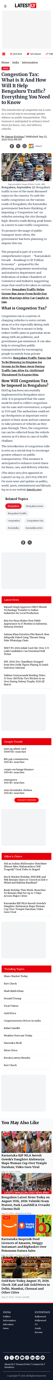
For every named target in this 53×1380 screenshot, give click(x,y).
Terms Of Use (23, 1364)
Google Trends (13, 741)
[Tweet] (30, 542)
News (6, 1328)
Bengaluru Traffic (17, 513)
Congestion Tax (35, 520)
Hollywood (40, 1320)
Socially (35, 54)
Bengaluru (13, 506)
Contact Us (37, 1364)
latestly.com (34, 489)
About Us (9, 1364)
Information (9, 1320)
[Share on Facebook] (23, 542)
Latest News (11, 599)
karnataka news (34, 528)
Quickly (17, 54)
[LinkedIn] (32, 1357)
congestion (14, 520)
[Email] (42, 1357)
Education (8, 1324)
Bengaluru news (34, 506)
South (38, 1328)
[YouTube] (22, 1357)
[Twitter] (12, 1357)
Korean (38, 1332)
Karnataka (13, 528)
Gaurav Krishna (14, 136)
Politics (6, 1316)
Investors (9, 1367)
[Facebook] (6, 1357)
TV (36, 1324)
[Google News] (37, 1357)
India (7, 1312)
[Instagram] (27, 1357)
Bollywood (40, 1316)
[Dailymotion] (17, 1357)
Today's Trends (26, 800)
